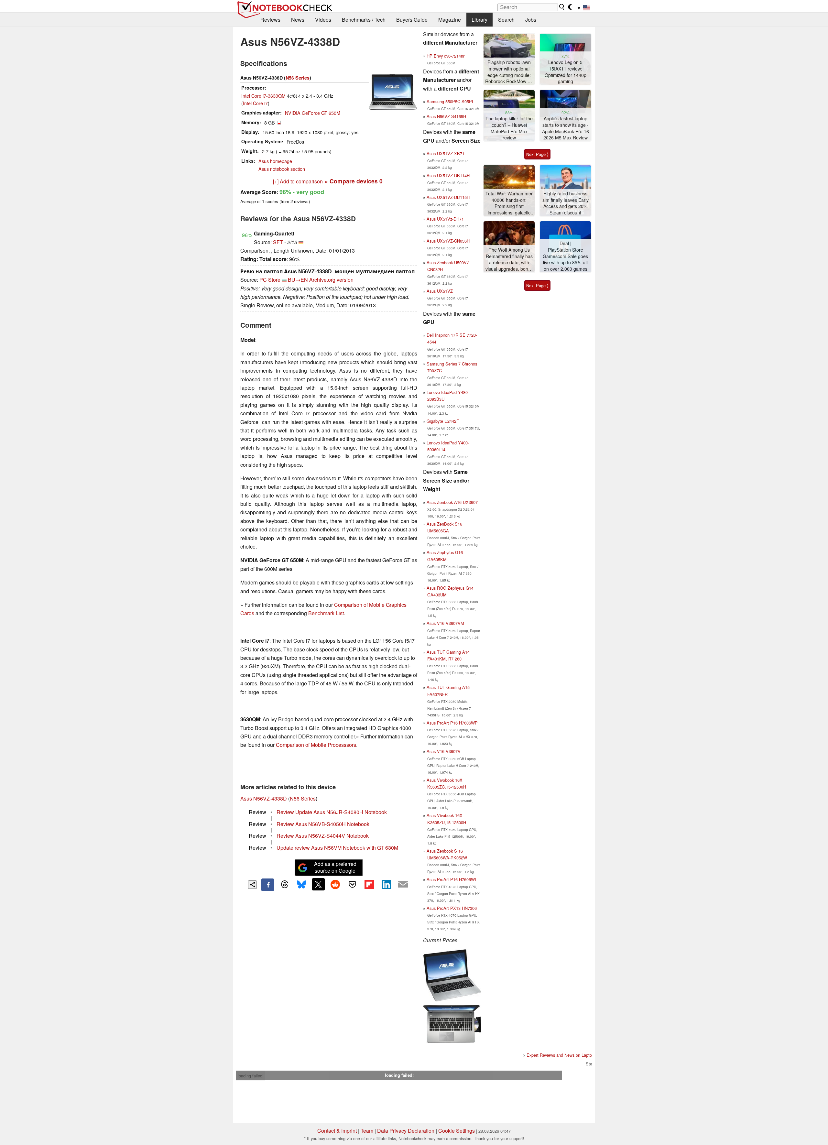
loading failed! (251, 1076)
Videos (323, 19)
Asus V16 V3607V (444, 751)
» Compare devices (354, 181)
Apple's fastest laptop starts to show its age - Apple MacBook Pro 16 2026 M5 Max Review (565, 128)
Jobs (530, 19)
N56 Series (298, 77)
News (297, 19)
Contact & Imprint (337, 1130)
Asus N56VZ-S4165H (446, 116)
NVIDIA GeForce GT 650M (312, 112)
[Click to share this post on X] (318, 884)
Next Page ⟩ (537, 154)
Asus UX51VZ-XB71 (445, 153)
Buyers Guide (412, 19)
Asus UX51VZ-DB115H (448, 197)
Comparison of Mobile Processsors (316, 744)
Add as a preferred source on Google (335, 867)
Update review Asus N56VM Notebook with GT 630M (337, 847)
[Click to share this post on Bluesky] (301, 884)
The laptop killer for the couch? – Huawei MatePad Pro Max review (509, 128)
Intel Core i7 (255, 103)
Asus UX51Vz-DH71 (445, 219)
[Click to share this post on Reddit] (335, 884)
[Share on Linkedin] (386, 884)
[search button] (562, 7)
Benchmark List (326, 613)
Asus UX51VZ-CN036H (448, 241)
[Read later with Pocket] (352, 884)
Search (506, 19)
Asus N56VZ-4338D (263, 798)
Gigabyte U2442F (443, 421)
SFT (278, 242)
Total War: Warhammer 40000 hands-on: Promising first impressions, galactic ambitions (509, 203)
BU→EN (298, 279)
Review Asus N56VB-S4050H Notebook (323, 824)
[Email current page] (403, 884)
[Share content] (252, 884)
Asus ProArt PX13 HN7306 (452, 908)
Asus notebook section (281, 168)
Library (479, 19)
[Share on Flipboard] (369, 884)
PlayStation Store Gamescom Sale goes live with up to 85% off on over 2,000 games (565, 259)
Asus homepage (275, 161)
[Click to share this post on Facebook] (267, 884)
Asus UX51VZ (440, 291)
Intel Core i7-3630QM (263, 95)
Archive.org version (331, 279)
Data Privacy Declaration (405, 1130)
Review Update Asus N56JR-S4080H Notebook (332, 812)
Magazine (449, 19)
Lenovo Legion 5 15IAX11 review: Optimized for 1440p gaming (565, 71)
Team (367, 1130)
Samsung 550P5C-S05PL (450, 101)
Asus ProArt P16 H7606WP (452, 723)
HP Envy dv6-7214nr (445, 56)
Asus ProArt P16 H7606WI (451, 879)
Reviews (270, 19)
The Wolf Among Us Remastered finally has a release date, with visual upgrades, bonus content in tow (509, 259)
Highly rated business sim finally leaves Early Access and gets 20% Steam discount (565, 203)
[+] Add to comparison (298, 181)
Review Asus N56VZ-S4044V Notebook (323, 835)
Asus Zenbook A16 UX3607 (452, 502)
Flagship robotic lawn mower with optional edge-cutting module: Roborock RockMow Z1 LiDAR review (509, 72)
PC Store (269, 279)
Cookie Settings (456, 1130)
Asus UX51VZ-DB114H (448, 175)
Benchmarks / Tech (364, 19)
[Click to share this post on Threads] (284, 884)
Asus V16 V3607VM (445, 623)
